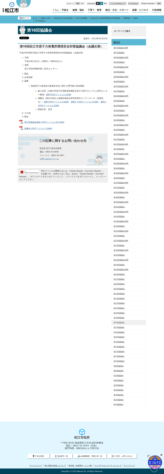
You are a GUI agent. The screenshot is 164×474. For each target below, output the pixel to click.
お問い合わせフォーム (49, 159)
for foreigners (133, 4)
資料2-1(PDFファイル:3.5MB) (84, 102)
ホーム (35, 18)
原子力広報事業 (81, 18)
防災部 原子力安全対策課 (63, 18)
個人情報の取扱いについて (55, 466)
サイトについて (35, 466)
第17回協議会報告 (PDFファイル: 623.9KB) (44, 122)
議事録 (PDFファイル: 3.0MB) (38, 128)
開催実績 (127, 18)
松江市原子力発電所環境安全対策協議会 (105, 18)
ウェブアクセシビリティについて (107, 466)
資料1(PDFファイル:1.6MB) (56, 102)
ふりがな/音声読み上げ (118, 4)
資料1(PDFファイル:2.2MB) (58, 94)
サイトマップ (129, 466)
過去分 (135, 18)
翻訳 (159, 3)
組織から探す (46, 18)
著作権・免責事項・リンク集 (80, 466)
